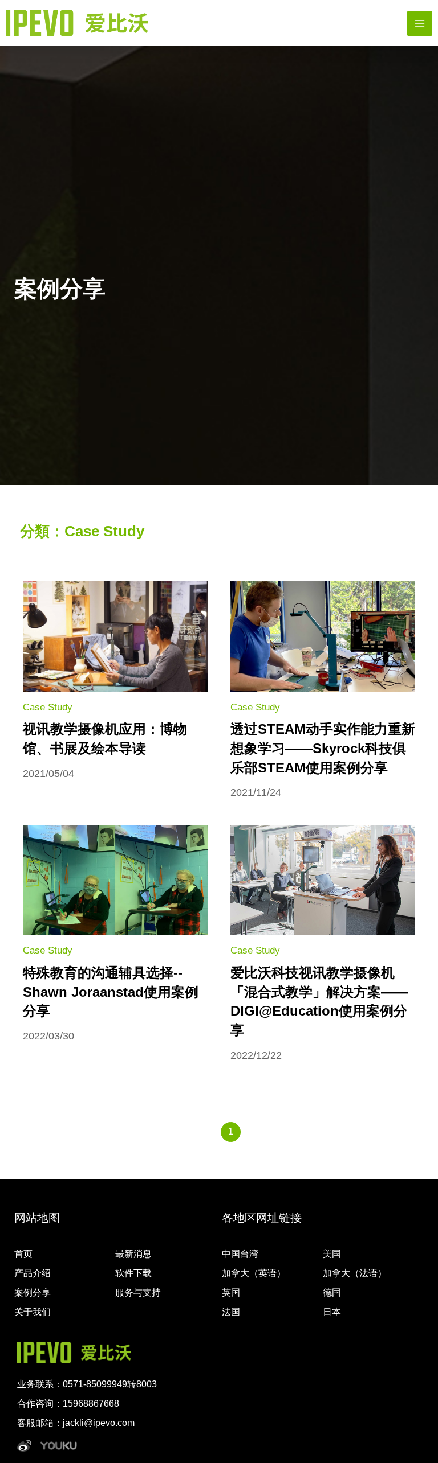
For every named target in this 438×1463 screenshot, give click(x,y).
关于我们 (32, 1312)
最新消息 (133, 1254)
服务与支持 (138, 1292)
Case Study (47, 707)
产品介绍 (32, 1273)
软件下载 (133, 1273)
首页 (23, 1254)
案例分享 (32, 1292)
